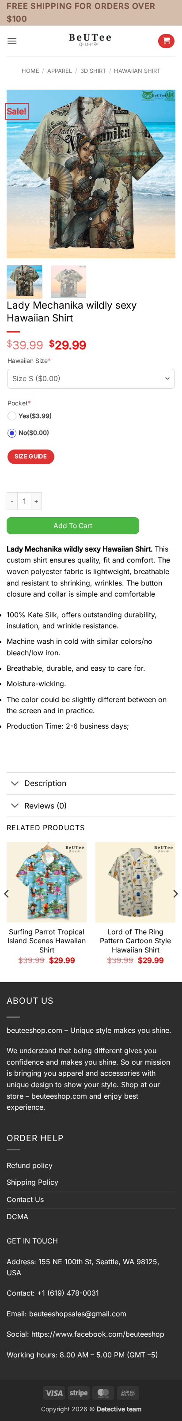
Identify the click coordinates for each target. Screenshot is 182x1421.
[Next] (161, 174)
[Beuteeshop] (91, 40)
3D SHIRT (93, 71)
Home (30, 71)
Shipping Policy (32, 1182)
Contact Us (25, 1199)
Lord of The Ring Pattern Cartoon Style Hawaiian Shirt (135, 941)
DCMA (17, 1216)
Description (45, 783)
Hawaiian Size (29, 360)
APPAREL (59, 71)
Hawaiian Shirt (137, 71)
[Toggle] (15, 784)
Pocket (19, 403)
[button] (12, 41)
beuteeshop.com (34, 1030)
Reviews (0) (45, 805)
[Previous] (21, 174)
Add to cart (72, 526)
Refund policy (30, 1165)
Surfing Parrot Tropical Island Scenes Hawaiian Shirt (47, 941)
